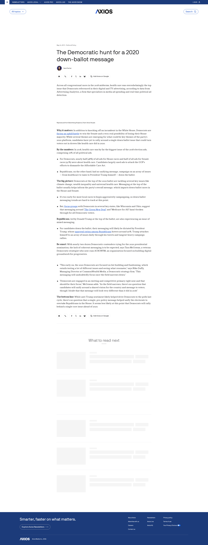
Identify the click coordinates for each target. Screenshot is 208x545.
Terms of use (167, 521)
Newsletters (18, 2)
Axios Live (60, 2)
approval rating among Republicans (93, 232)
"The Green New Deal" (95, 210)
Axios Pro (48, 2)
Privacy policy (167, 517)
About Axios (132, 517)
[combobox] (34, 2)
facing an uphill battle (68, 134)
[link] (59, 76)
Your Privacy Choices (170, 525)
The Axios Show (75, 2)
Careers (130, 525)
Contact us (131, 529)
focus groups (71, 206)
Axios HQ (150, 525)
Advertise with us (133, 521)
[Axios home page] (7, 2)
